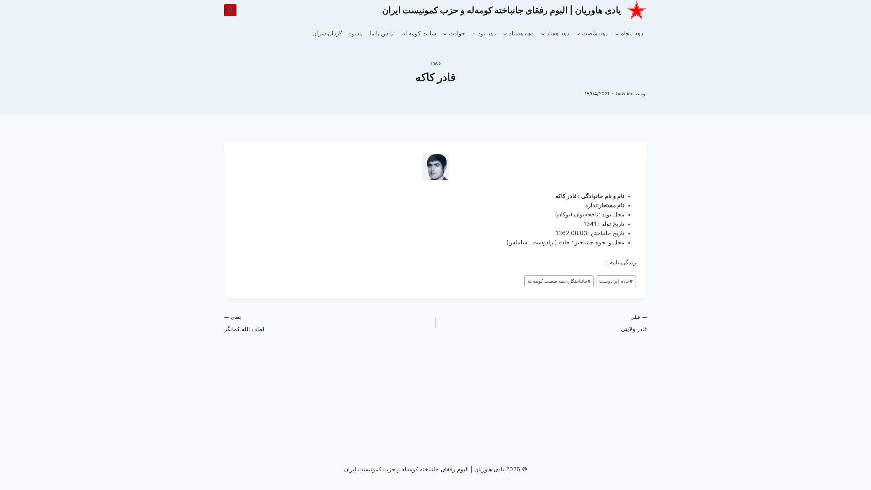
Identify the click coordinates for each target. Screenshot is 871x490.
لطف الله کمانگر (244, 323)
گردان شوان (327, 33)
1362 (435, 63)
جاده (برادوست (616, 281)
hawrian (625, 93)
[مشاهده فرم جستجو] (230, 10)
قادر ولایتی (634, 323)
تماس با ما (382, 33)
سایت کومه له (419, 33)
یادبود (356, 33)
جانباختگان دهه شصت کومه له (559, 281)
